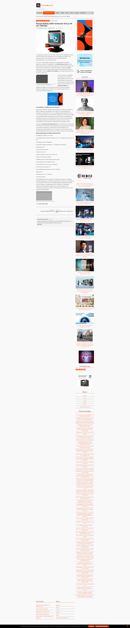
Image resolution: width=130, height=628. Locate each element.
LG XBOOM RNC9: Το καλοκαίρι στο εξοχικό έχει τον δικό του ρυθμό (85, 472)
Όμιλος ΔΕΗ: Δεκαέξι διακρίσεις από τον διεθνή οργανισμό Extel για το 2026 (85, 533)
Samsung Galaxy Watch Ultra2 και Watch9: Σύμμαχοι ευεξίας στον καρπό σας (85, 501)
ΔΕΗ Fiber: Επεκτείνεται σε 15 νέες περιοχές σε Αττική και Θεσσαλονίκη (85, 498)
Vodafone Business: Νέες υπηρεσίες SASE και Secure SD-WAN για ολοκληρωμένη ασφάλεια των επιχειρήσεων (84, 571)
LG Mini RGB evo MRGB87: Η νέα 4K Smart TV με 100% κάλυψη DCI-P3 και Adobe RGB (85, 596)
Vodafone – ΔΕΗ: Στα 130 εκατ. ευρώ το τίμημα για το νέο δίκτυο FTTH (85, 455)
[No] (128, 626)
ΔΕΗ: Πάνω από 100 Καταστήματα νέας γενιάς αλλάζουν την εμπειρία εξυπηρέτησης (85, 419)
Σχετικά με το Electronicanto (42, 611)
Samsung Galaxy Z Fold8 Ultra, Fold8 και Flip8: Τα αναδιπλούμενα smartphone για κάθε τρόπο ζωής (85, 505)
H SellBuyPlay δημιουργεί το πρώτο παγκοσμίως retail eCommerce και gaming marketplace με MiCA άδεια (85, 443)
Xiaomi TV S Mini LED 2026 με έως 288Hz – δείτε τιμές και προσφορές (85, 540)
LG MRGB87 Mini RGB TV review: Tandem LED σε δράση (85, 433)
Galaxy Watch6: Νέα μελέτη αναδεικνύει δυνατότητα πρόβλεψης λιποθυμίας (84, 593)
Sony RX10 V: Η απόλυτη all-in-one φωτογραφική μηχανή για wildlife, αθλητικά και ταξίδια (85, 564)
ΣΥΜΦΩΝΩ (91, 626)
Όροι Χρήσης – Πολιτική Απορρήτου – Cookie (45, 617)
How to (84, 397)
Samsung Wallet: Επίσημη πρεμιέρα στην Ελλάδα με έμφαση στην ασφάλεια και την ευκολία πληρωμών (85, 576)
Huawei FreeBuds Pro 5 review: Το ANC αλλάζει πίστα (85, 585)
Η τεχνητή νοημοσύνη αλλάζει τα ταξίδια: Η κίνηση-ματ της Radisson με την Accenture (84, 483)
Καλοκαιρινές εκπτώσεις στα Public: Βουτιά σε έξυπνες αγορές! (85, 529)
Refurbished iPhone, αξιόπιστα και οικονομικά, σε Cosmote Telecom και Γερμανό (85, 437)
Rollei (46, 203)
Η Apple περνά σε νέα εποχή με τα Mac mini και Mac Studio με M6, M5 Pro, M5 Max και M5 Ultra (85, 422)
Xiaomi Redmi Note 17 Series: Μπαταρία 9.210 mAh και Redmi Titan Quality (85, 415)
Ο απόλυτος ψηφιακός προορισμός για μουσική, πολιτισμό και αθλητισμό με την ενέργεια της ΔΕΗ (85, 580)
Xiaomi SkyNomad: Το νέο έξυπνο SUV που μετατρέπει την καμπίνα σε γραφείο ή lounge (84, 556)
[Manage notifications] (127, 626)
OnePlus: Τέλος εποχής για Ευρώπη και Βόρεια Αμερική (85, 536)
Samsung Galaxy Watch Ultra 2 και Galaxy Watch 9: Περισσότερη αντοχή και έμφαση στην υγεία (85, 509)
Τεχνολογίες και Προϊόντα (43, 20)
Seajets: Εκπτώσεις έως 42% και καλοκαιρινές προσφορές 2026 (84, 519)
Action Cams (42, 203)
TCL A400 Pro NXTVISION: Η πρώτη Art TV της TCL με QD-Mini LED (84, 546)
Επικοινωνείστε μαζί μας (42, 609)
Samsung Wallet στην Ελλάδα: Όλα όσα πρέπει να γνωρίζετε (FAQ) (85, 568)
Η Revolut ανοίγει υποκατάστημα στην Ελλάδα (85, 469)
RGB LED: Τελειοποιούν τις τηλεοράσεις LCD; (84, 439)
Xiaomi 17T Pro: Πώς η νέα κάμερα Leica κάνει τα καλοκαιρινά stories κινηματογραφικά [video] (85, 487)
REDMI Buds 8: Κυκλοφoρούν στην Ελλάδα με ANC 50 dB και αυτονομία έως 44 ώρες (84, 553)
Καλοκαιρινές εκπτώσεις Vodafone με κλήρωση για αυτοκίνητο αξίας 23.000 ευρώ (85, 543)
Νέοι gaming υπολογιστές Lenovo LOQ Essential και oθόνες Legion (84, 425)
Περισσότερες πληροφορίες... (101, 626)
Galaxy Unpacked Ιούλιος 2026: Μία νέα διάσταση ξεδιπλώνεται (84, 560)
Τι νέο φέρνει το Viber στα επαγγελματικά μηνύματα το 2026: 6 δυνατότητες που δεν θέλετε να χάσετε (85, 429)
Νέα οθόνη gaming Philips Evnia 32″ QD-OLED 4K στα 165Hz (84, 494)
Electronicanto (39, 16)
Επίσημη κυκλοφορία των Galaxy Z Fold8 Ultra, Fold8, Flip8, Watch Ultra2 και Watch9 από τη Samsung (85, 451)
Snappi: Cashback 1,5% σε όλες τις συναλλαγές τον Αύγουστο (85, 463)
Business (85, 395)
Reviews (84, 402)
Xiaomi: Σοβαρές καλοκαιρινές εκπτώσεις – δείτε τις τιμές (85, 526)
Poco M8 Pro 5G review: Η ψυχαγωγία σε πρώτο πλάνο (85, 523)
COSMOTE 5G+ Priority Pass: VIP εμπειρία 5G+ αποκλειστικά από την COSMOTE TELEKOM (85, 480)
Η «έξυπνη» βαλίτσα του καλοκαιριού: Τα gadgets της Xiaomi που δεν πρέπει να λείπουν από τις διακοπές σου (85, 476)
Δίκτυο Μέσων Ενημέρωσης (42, 614)
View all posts (51, 219)
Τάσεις (85, 404)
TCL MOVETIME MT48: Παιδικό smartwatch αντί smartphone (85, 466)
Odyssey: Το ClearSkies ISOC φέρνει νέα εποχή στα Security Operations (85, 550)
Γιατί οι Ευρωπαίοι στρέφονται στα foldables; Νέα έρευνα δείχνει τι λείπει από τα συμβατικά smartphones (85, 459)
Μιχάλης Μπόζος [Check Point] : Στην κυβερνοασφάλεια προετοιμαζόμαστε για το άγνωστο (84, 588)
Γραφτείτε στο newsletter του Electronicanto (43, 605)
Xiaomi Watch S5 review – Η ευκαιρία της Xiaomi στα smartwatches (85, 447)
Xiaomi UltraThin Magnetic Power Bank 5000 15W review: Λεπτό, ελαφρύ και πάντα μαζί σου (85, 491)
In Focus (84, 400)
